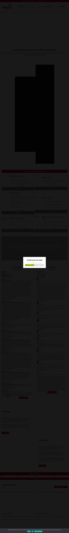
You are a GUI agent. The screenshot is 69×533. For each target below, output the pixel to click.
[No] (67, 530)
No (32, 531)
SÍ (29, 265)
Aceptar (29, 531)
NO (39, 265)
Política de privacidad (38, 531)
